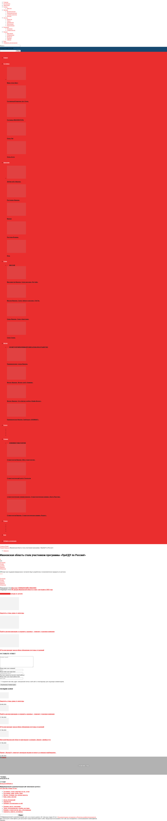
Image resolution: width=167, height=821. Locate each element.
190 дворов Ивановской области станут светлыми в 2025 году (32, 590)
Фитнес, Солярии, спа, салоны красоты (15, 795)
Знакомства (10, 22)
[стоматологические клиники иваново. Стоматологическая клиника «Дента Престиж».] (16, 493)
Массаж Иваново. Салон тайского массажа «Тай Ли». (23, 301)
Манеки (9, 219)
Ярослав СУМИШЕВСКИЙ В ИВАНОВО (24, 588)
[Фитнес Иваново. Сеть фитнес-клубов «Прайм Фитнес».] (16, 397)
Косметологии (11, 11)
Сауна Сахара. (11, 338)
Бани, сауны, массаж (9, 797)
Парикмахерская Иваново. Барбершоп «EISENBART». (23, 419)
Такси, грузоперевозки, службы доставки (16, 808)
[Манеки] (16, 215)
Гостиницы (6, 3)
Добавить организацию (10, 43)
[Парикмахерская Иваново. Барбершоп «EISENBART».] (16, 416)
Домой (2, 548)
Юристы (9, 19)
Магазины (10, 33)
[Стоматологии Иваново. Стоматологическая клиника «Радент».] (16, 512)
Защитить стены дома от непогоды (12, 613)
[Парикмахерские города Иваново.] (16, 360)
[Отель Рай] (16, 135)
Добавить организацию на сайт (13, 803)
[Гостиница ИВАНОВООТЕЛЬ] (16, 116)
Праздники (10, 24)
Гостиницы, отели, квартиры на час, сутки (16, 791)
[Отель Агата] (16, 153)
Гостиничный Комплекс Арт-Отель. (18, 101)
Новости (9, 36)
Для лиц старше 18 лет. (8, 788)
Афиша (9, 39)
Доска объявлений (9, 800)
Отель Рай (10, 138)
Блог (4, 41)
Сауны (5, 7)
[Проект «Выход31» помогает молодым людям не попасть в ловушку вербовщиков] (4, 749)
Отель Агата (11, 157)
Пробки (9, 38)
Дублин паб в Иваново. (14, 182)
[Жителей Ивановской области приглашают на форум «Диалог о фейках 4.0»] (4, 736)
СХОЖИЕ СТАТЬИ (5, 594)
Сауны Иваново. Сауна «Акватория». (18, 319)
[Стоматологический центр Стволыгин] (16, 475)
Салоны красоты (12, 14)
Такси (9, 21)
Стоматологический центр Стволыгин (19, 478)
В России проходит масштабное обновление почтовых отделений (22, 650)
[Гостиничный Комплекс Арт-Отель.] (16, 98)
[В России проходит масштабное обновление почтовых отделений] (9, 647)
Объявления (10, 35)
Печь (8, 256)
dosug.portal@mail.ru (6, 783)
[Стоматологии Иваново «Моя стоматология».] (16, 456)
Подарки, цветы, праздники (12, 806)
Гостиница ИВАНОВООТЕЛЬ (15, 120)
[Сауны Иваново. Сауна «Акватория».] (16, 315)
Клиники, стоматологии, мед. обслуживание (17, 810)
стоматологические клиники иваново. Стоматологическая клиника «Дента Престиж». (33, 497)
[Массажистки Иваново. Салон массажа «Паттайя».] (16, 278)
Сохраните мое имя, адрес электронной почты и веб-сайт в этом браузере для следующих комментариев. (33, 681)
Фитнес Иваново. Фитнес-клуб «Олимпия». (20, 382)
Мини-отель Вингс (12, 83)
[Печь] (16, 252)
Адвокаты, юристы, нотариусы (13, 812)
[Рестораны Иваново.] (16, 197)
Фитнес (5, 10)
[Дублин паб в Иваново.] (16, 178)
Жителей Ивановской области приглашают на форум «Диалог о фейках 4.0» (25, 740)
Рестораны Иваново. (13, 200)
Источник (1, 573)
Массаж (9, 8)
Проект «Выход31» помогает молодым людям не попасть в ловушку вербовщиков (28, 752)
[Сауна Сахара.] (16, 334)
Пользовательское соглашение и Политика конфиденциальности (77, 817)
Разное (5, 32)
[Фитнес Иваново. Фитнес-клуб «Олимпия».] (16, 379)
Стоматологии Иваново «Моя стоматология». (21, 460)
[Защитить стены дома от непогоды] (9, 609)
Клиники (6, 27)
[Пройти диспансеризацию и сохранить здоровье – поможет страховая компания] (9, 628)
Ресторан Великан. (13, 237)
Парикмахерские (12, 13)
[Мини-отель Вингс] (16, 79)
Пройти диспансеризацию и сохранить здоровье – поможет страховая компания (27, 631)
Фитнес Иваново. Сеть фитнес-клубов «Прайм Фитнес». (24, 401)
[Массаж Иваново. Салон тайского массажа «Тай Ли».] (16, 297)
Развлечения (10, 25)
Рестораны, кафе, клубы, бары (13, 793)
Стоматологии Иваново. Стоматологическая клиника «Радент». (27, 515)
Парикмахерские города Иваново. (17, 364)
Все (8, 265)
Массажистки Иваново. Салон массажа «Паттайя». (22, 282)
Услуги (5, 18)
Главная (5, 2)
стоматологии (11, 30)
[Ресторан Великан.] (16, 234)
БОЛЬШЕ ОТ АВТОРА (16, 594)
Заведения (6, 5)
